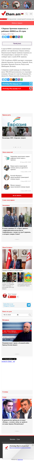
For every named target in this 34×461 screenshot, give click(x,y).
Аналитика (6, 205)
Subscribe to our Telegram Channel (8, 305)
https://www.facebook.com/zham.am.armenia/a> (20, 447)
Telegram (15, 84)
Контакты (12, 439)
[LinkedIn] (16, 37)
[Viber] (19, 37)
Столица (5, 392)
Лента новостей (7, 152)
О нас (18, 439)
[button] (4, 131)
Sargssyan (20, 459)
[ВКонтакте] (8, 37)
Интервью (5, 320)
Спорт (4, 397)
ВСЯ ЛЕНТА (17, 195)
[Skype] (6, 37)
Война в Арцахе (17, 23)
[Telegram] (3, 37)
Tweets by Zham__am (8, 361)
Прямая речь (6, 115)
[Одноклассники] (11, 37)
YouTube (15, 88)
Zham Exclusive (7, 247)
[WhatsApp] (21, 37)
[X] (13, 37)
